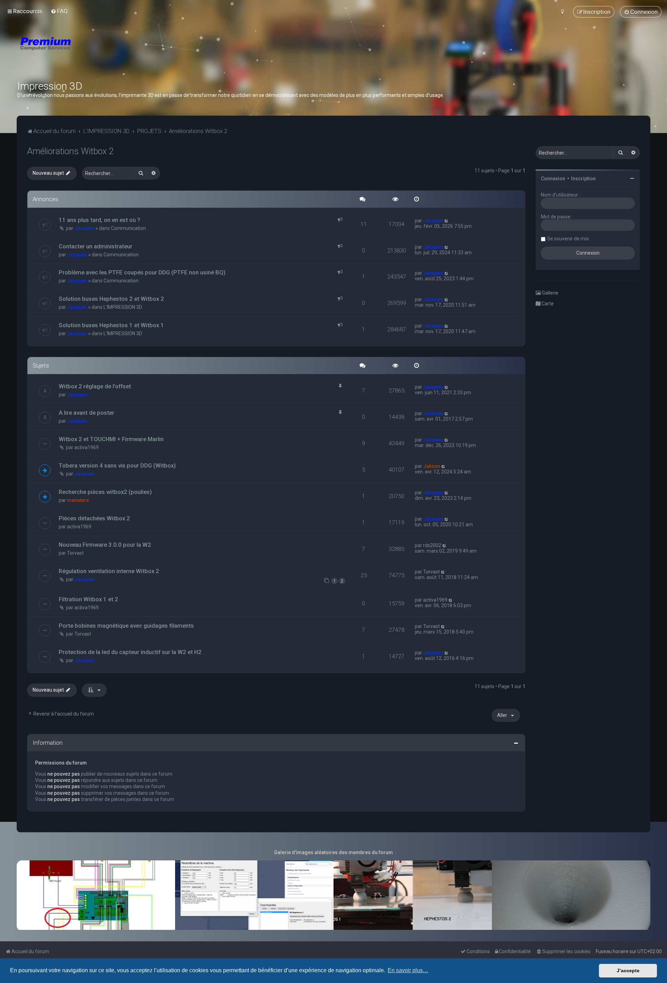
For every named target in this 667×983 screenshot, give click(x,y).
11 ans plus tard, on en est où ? (99, 219)
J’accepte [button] (628, 970)
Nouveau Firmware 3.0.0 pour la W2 (105, 544)
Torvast (75, 553)
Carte (547, 303)
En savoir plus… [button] (408, 970)
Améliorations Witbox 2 (70, 151)
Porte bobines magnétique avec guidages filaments (126, 625)
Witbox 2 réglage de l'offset (95, 386)
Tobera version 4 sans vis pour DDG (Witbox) (117, 465)
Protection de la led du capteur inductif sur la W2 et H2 (130, 652)
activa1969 (86, 447)
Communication (128, 228)
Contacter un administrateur (95, 246)
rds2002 (432, 545)
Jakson (431, 466)
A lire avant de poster (86, 412)
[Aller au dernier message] (446, 220)
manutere (78, 500)
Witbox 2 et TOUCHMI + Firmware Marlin (111, 439)
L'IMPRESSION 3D (123, 307)
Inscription (583, 178)
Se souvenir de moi (568, 238)
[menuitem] (59, 11)
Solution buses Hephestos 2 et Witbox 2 (111, 298)
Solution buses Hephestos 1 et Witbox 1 (111, 325)
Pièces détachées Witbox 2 (94, 518)
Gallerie (549, 293)
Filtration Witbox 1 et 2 (88, 599)
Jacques (84, 228)
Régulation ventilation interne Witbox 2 (109, 571)
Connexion (553, 178)
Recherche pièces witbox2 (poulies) (105, 491)
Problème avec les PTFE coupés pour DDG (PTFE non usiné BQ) (142, 272)
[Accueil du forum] (86, 52)
